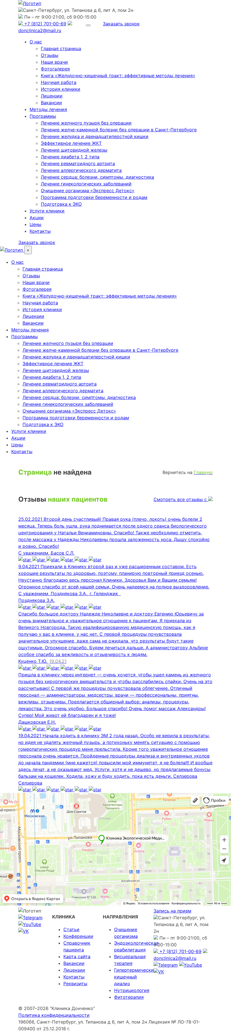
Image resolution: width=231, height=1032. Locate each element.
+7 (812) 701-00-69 (44, 23)
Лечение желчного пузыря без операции (86, 123)
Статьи (71, 929)
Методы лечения (48, 109)
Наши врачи (54, 62)
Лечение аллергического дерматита (81, 170)
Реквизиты (75, 983)
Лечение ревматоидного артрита (78, 163)
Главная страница (61, 48)
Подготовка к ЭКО (61, 204)
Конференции (78, 936)
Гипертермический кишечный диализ (135, 976)
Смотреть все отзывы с (181, 499)
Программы (43, 116)
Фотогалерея (55, 69)
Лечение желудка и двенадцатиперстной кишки (94, 136)
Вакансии (51, 102)
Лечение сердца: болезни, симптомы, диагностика (97, 177)
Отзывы (49, 55)
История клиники (60, 89)
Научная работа (58, 82)
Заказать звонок (121, 23)
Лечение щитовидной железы (74, 150)
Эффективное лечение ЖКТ (71, 143)
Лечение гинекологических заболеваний (86, 184)
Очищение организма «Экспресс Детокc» (87, 190)
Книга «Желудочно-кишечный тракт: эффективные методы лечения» (118, 75)
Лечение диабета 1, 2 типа (70, 157)
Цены (35, 224)
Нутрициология (131, 990)
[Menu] (88, 25)
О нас (36, 42)
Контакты (40, 231)
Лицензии (52, 96)
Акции (37, 217)
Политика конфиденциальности (54, 1015)
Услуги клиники (47, 211)
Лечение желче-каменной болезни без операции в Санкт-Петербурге (119, 129)
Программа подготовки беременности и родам (94, 197)
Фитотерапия (129, 997)
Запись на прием (172, 911)
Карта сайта (76, 956)
